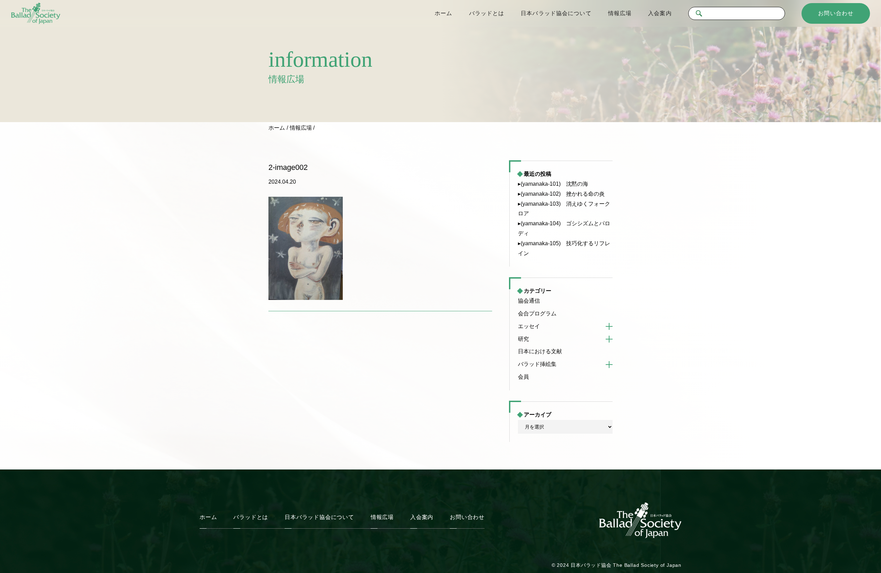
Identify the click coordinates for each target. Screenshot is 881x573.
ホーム (443, 13)
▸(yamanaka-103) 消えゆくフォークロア (564, 209)
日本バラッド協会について (556, 13)
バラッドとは (487, 13)
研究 (523, 339)
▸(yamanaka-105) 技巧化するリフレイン (564, 248)
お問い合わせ (835, 13)
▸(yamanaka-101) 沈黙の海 (553, 184)
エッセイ (529, 326)
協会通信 (529, 301)
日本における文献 (540, 351)
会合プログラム (537, 313)
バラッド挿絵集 (537, 364)
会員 (523, 377)
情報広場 (619, 13)
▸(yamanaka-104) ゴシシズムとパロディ (564, 228)
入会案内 (659, 13)
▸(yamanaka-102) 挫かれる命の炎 (561, 194)
